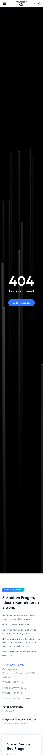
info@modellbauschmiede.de (19, 719)
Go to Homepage (21, 302)
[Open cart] (39, 3)
